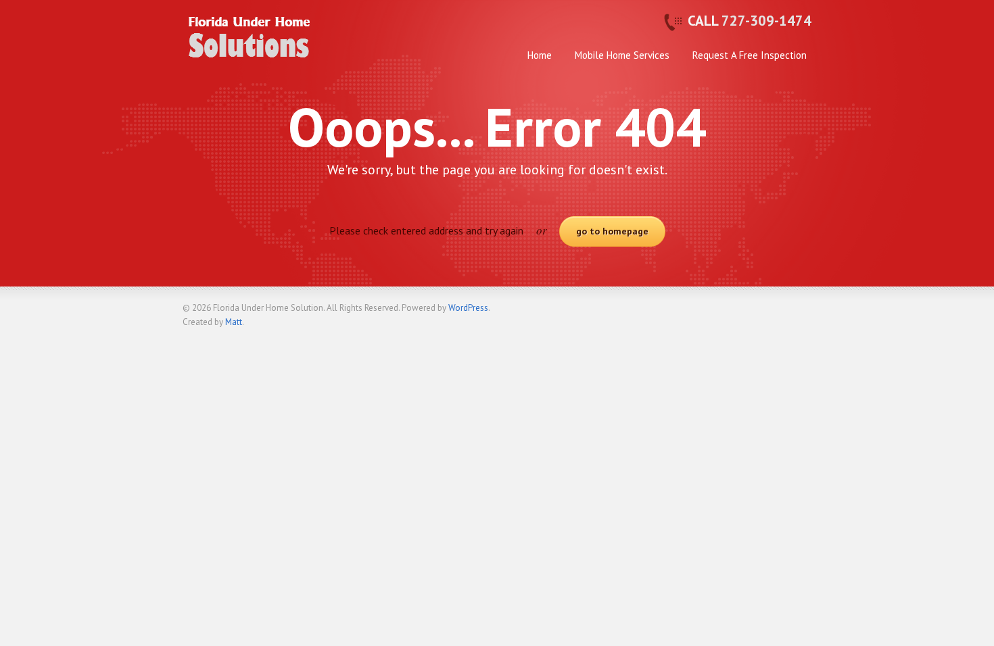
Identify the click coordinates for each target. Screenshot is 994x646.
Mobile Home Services (622, 55)
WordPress (468, 308)
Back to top (801, 313)
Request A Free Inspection (749, 55)
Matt (233, 322)
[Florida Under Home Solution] (250, 48)
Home (539, 55)
